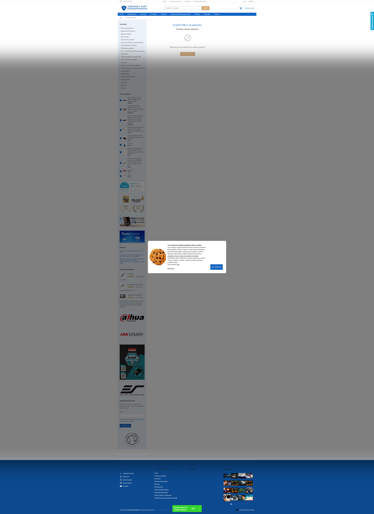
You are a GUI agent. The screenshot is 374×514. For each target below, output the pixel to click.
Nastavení (170, 268)
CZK (244, 1)
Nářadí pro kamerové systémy (131, 65)
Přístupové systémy (127, 48)
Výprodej (123, 85)
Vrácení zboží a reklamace (163, 495)
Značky (123, 88)
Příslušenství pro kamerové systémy (133, 68)
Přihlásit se (125, 425)
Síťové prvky (125, 37)
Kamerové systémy (127, 28)
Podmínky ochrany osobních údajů (165, 498)
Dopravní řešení (126, 34)
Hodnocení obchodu (200, 1)
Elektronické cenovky (128, 77)
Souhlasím (217, 267)
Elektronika (125, 74)
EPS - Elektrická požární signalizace (133, 51)
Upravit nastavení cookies (162, 510)
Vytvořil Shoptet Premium (246, 510)
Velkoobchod (158, 487)
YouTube (125, 486)
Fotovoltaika (125, 71)
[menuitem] (121, 14)
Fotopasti (124, 62)
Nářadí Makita (125, 80)
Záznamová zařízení (127, 40)
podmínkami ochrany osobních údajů (132, 420)
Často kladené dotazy (161, 490)
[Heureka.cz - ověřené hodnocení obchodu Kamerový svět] (132, 186)
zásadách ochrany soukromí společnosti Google (182, 256)
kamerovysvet (127, 480)
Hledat (205, 8)
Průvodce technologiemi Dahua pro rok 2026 (132, 251)
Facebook (126, 477)
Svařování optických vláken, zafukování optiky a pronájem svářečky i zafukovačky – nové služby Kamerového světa (132, 261)
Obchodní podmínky (161, 492)
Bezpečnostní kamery (128, 31)
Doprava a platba (175, 1)
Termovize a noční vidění (129, 60)
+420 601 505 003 (128, 473)
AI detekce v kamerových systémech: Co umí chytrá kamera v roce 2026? (132, 255)
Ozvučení (124, 82)
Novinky (157, 484)
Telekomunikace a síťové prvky (131, 57)
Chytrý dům (124, 54)
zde (178, 265)
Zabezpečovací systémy (128, 45)
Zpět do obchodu (187, 54)
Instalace (187, 1)
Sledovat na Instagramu (240, 504)
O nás (164, 1)
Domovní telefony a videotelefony (132, 42)
